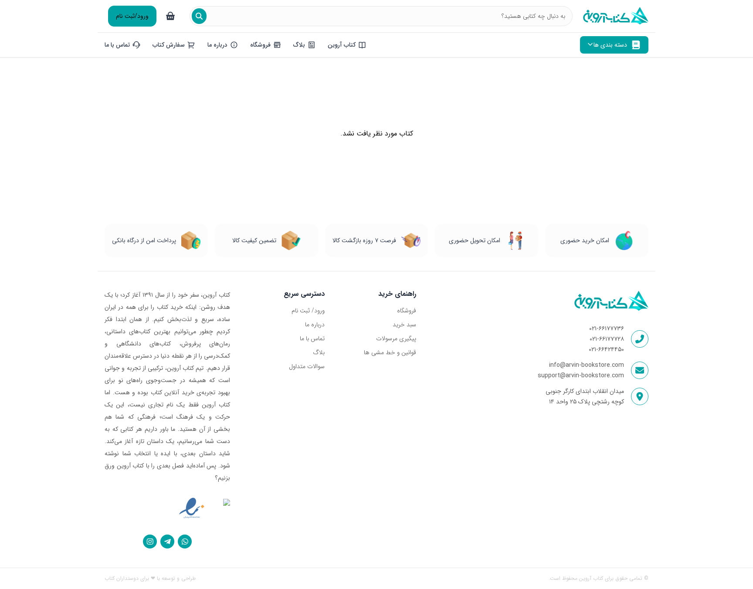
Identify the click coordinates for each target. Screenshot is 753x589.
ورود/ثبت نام (132, 16)
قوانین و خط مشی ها (390, 352)
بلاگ (319, 352)
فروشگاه (406, 310)
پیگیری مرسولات (396, 338)
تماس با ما (312, 338)
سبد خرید (404, 324)
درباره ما (315, 324)
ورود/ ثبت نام (308, 310)
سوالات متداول (307, 366)
